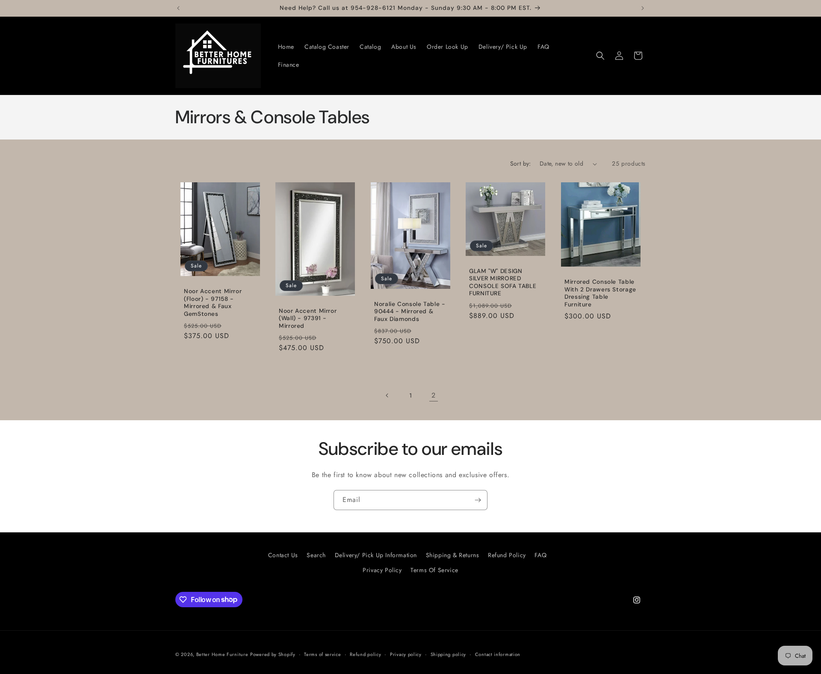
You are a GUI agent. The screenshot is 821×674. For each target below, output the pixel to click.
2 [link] (433, 395)
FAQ (540, 555)
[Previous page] (387, 395)
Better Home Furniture (222, 654)
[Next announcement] (642, 8)
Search (316, 555)
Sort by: (520, 163)
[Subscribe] (477, 500)
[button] (600, 55)
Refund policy (365, 653)
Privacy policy (406, 653)
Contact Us (283, 555)
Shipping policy (449, 653)
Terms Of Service (434, 570)
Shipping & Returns (452, 555)
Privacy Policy (382, 570)
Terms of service (322, 653)
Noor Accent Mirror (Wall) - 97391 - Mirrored (308, 318)
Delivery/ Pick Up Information (376, 555)
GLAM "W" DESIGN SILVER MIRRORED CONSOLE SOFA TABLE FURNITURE (502, 282)
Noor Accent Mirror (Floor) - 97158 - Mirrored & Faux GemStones (213, 303)
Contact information (497, 653)
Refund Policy (507, 555)
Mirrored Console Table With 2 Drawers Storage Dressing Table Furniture (600, 293)
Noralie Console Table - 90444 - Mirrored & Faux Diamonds (410, 311)
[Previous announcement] (178, 8)
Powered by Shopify (272, 654)
